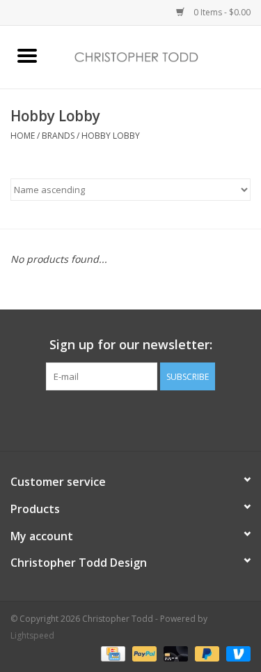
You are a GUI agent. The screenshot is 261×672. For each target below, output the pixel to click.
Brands (58, 136)
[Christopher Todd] (158, 56)
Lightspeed (32, 635)
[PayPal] (143, 653)
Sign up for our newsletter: (130, 344)
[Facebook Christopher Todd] (118, 419)
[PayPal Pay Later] (205, 653)
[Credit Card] (111, 653)
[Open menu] (27, 55)
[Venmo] (236, 653)
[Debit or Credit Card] (174, 653)
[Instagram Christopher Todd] (143, 419)
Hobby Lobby (110, 136)
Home (22, 136)
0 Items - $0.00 (221, 12)
